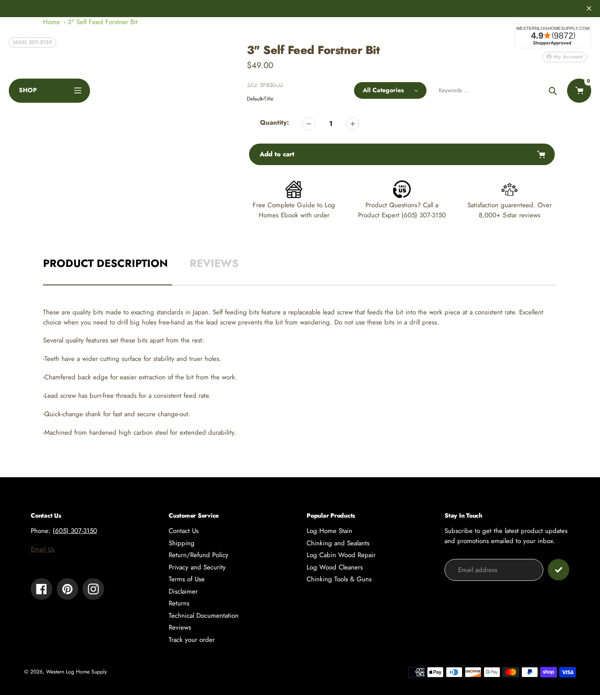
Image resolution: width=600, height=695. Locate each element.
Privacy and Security (197, 567)
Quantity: (274, 122)
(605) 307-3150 (32, 42)
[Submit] (558, 569)
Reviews (180, 627)
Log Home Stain (329, 531)
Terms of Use (187, 579)
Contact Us (184, 531)
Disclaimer (183, 591)
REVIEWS (214, 263)
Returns (179, 603)
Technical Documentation (204, 615)
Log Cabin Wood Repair (341, 555)
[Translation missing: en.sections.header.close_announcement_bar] (589, 8)
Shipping (182, 543)
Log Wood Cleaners (335, 567)
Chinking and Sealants (338, 543)
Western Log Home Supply (76, 672)
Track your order (192, 640)
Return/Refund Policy (198, 555)
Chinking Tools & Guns (339, 579)
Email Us (42, 549)
